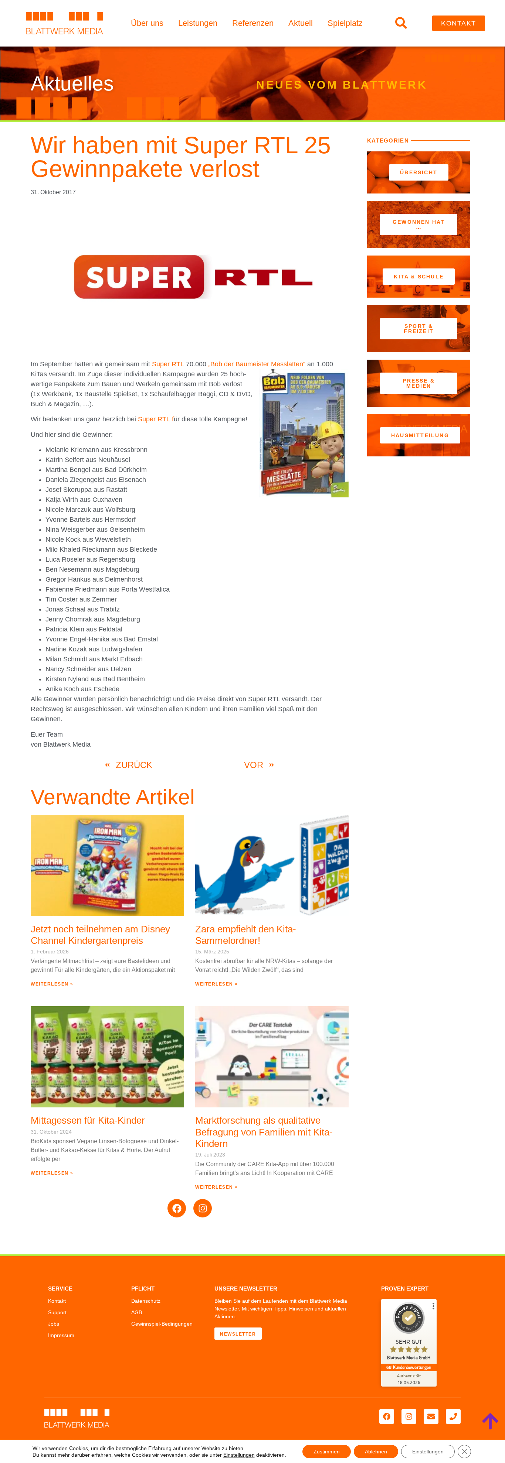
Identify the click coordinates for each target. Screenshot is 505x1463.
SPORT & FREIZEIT (419, 328)
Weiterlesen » (52, 984)
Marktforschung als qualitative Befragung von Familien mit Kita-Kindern (264, 1132)
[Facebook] (176, 1208)
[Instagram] (202, 1208)
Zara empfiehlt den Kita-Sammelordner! (245, 935)
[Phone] (453, 1416)
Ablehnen (376, 1452)
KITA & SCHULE (419, 277)
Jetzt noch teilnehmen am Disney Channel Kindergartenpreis (100, 935)
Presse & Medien (419, 383)
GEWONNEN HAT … (419, 224)
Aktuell (300, 23)
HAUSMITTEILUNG (420, 435)
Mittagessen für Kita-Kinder (88, 1120)
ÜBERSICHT (418, 172)
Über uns (147, 23)
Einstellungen (239, 1455)
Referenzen (253, 23)
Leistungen (197, 23)
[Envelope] (431, 1416)
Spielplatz (345, 23)
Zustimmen (326, 1452)
